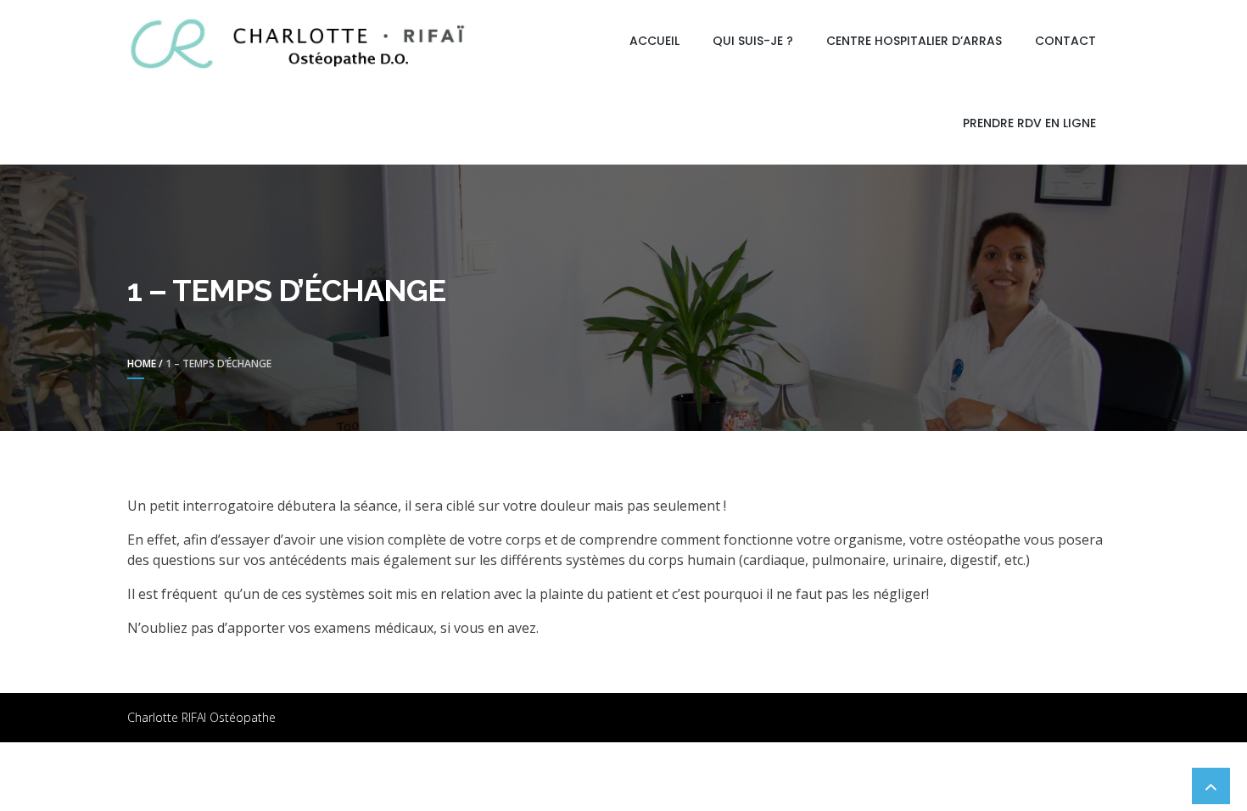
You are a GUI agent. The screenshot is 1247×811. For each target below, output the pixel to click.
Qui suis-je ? (753, 40)
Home (141, 363)
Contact (1065, 40)
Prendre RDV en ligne (1029, 123)
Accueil (654, 40)
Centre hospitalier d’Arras (914, 40)
